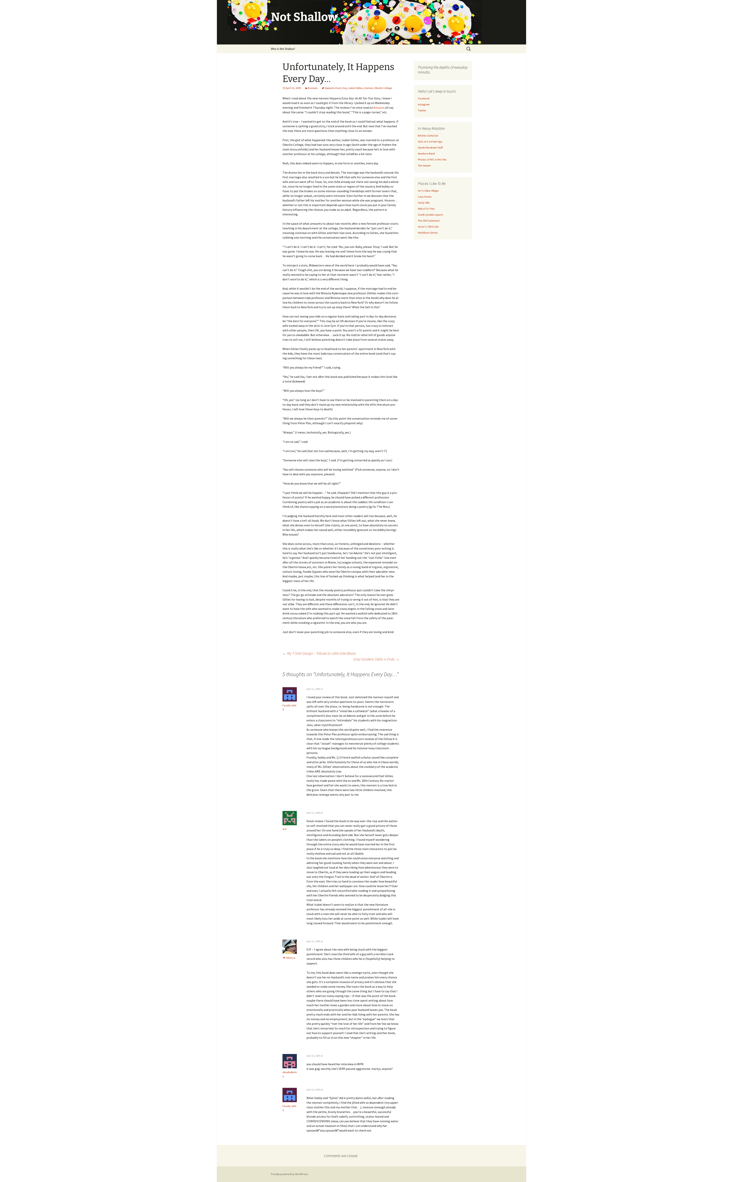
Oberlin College (383, 88)
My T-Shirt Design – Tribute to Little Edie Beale (319, 653)
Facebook (424, 98)
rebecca (290, 957)
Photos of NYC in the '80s (432, 159)
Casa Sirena (424, 196)
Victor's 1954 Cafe (428, 226)
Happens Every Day (336, 88)
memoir (368, 88)
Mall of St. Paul (426, 208)
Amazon (378, 107)
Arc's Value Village (428, 190)
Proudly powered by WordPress (289, 1174)
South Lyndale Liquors (430, 214)
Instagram (424, 104)
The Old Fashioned (428, 220)
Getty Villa (424, 202)
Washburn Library (428, 232)
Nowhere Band (426, 153)
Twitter (422, 110)
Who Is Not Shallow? (283, 49)
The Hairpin (424, 165)
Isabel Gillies (355, 88)
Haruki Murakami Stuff (430, 147)
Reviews (313, 88)
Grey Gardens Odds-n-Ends (376, 659)
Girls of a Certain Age (430, 141)
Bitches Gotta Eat (428, 135)
